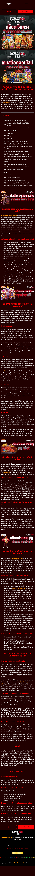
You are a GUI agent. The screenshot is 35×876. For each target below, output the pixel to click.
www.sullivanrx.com (19, 588)
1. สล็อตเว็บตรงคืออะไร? (13, 178)
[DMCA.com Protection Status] (17, 854)
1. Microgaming (12, 131)
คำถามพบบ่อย (8, 175)
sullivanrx (6, 472)
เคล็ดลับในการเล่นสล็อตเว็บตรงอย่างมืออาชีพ (19, 157)
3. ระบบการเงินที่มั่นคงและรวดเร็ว (16, 170)
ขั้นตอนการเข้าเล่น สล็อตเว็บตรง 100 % (18, 154)
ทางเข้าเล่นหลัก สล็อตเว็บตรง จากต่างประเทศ (16, 151)
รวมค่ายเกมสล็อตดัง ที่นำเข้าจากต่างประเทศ (16, 128)
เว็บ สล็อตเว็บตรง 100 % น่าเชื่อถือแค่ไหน (15, 141)
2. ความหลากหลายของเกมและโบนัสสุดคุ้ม (18, 167)
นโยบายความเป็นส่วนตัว (12, 849)
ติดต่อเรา (21, 849)
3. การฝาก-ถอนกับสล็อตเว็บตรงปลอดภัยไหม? (19, 183)
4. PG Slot (10, 139)
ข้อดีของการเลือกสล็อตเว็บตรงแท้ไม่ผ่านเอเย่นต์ (18, 124)
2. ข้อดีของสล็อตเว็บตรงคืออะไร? (16, 180)
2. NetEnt (10, 133)
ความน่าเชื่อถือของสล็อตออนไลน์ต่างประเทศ (19, 144)
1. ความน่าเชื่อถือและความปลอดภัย (16, 164)
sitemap (26, 849)
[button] (26, 4)
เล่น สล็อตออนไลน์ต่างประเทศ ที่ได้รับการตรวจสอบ (19, 148)
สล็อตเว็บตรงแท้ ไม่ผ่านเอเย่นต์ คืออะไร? (15, 120)
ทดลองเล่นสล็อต (18, 846)
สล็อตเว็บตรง (10, 846)
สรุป (5, 172)
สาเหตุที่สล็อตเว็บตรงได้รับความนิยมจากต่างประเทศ (16, 160)
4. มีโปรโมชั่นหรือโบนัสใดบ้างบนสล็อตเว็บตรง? (19, 186)
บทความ (26, 846)
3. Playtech (10, 136)
